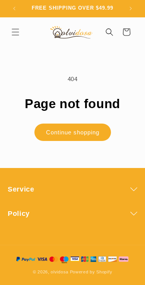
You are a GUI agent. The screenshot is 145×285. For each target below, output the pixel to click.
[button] (15, 32)
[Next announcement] (130, 8)
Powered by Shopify (91, 272)
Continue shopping (72, 132)
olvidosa (59, 272)
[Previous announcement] (14, 8)
